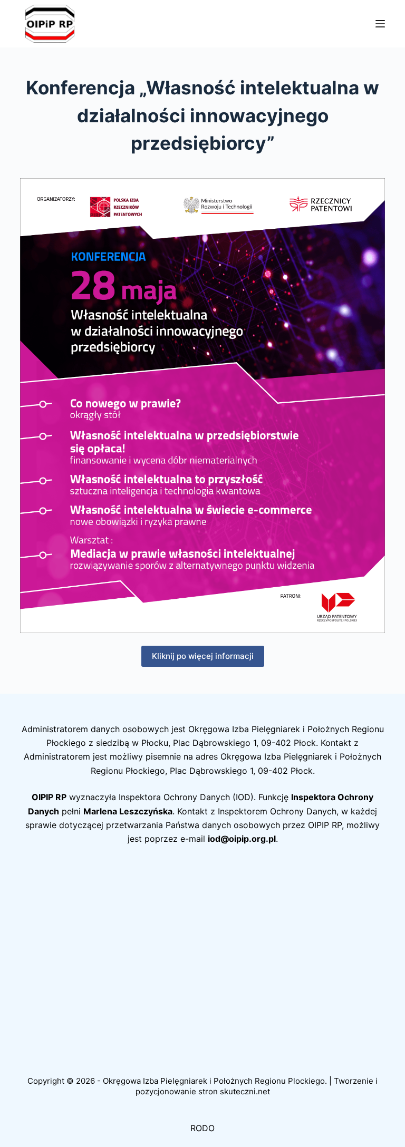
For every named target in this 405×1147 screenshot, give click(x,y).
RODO (202, 1128)
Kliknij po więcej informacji (203, 656)
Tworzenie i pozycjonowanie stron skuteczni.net (257, 1086)
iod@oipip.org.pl (242, 838)
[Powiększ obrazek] (371, 192)
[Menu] (380, 23)
